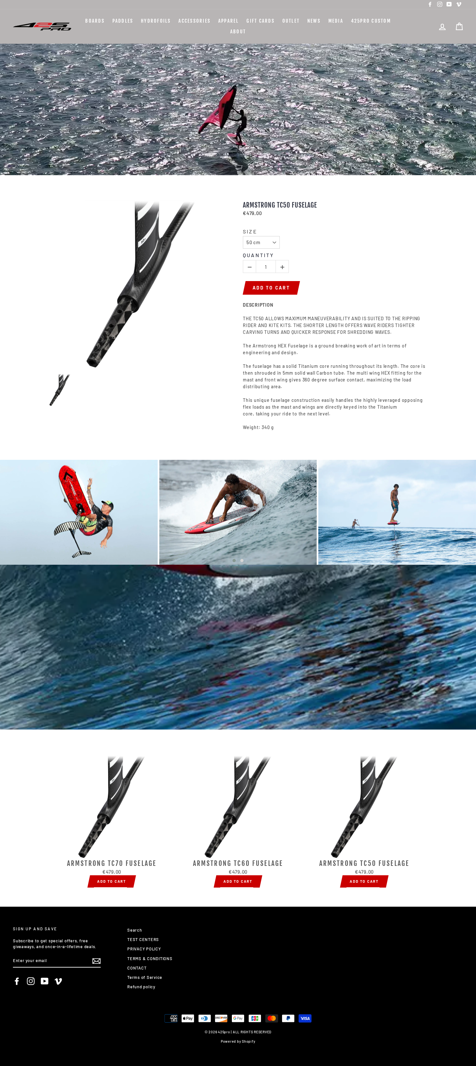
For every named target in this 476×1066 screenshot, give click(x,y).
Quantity (258, 255)
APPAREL (228, 21)
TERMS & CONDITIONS (150, 958)
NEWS (314, 21)
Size (250, 231)
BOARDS (95, 21)
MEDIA (335, 21)
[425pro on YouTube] (45, 981)
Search (134, 930)
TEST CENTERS (143, 939)
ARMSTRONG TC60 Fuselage (238, 864)
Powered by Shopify (238, 1041)
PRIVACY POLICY (144, 948)
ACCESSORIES (194, 21)
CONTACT (136, 967)
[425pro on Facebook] (17, 981)
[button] (234, 560)
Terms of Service (144, 977)
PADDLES (122, 21)
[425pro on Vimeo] (58, 981)
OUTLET (291, 21)
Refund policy (141, 986)
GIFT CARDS (260, 21)
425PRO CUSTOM (371, 21)
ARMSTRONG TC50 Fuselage (280, 205)
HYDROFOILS (156, 21)
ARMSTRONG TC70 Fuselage (111, 864)
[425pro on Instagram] (31, 981)
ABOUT (238, 31)
